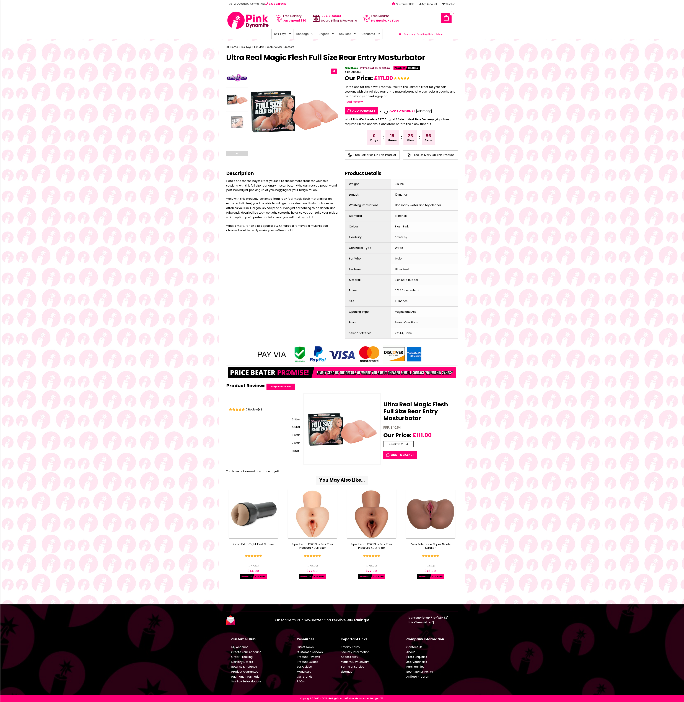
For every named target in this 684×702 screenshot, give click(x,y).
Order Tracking (242, 657)
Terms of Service (352, 667)
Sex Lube (345, 34)
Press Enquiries (416, 657)
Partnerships (415, 667)
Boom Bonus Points (419, 672)
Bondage (302, 34)
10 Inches (401, 195)
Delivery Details (242, 662)
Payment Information (246, 677)
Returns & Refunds (244, 667)
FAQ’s (301, 681)
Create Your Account (246, 652)
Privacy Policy (350, 647)
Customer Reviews (310, 652)
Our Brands (304, 677)
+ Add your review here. (281, 386)
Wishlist (450, 4)
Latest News (305, 647)
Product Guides (307, 662)
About (410, 652)
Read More (353, 102)
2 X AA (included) (407, 290)
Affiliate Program (418, 677)
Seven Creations (406, 322)
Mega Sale (304, 672)
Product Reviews (308, 657)
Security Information (355, 652)
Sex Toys (280, 34)
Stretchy (401, 237)
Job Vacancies (416, 662)
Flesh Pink (402, 226)
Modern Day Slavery (355, 662)
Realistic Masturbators (280, 47)
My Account (429, 4)
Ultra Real (402, 269)
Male (398, 258)
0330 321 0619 (277, 4)
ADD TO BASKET (363, 111)
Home (234, 47)
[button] (334, 71)
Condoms (368, 34)
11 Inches (401, 216)
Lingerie (324, 34)
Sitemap (347, 672)
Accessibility (349, 657)
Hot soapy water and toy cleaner (418, 205)
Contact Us (414, 647)
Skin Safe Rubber (406, 280)
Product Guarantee (376, 68)
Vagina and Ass (405, 312)
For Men (259, 47)
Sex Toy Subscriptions (246, 681)
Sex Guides (304, 667)
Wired (399, 248)
